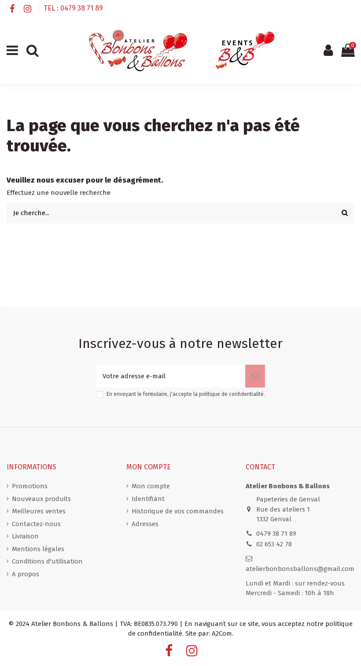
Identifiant (148, 499)
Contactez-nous (36, 524)
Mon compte (151, 486)
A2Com (222, 633)
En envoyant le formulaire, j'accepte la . (186, 394)
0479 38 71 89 (276, 534)
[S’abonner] (255, 376)
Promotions (30, 486)
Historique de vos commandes (178, 511)
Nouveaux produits (41, 499)
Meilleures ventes (39, 511)
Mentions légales (38, 549)
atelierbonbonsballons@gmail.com (300, 569)
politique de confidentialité (231, 394)
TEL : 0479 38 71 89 (73, 8)
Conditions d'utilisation (47, 561)
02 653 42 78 (274, 544)
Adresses (145, 524)
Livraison (25, 536)
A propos (25, 574)
